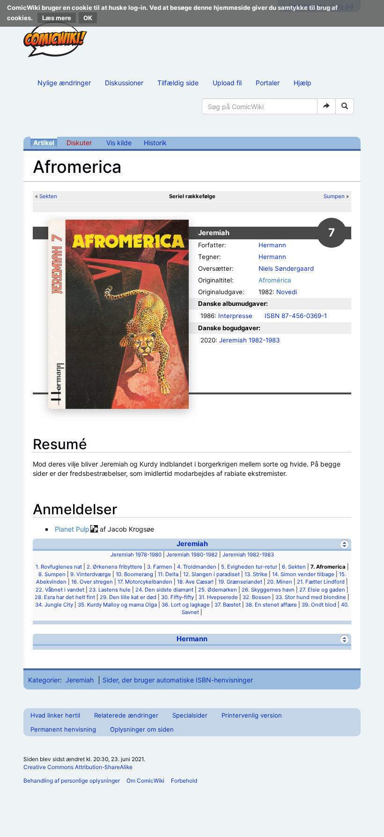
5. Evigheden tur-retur (249, 566)
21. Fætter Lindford (321, 581)
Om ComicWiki (145, 780)
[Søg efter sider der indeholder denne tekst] (344, 106)
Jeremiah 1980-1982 (192, 554)
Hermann (272, 245)
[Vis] (344, 639)
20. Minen (279, 581)
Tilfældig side (178, 83)
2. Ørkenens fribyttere (114, 566)
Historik (155, 143)
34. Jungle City (54, 604)
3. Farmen (159, 566)
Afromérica (274, 280)
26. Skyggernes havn (268, 589)
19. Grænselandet (240, 581)
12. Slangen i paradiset (211, 574)
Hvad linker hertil (55, 715)
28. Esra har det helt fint (65, 597)
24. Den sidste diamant (164, 589)
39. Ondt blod (319, 604)
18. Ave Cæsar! (195, 581)
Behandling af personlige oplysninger (71, 780)
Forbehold (184, 780)
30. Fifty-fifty (177, 597)
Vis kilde (119, 143)
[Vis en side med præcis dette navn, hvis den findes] (326, 106)
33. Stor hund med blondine (310, 597)
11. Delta (168, 574)
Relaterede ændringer (126, 715)
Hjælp (302, 83)
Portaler (268, 83)
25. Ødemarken (217, 589)
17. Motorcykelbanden (145, 581)
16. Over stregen (92, 581)
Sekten (48, 196)
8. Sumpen (52, 574)
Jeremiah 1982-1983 (249, 340)
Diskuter (79, 143)
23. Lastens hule (110, 589)
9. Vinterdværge (90, 574)
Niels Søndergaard (286, 268)
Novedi (286, 292)
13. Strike (255, 574)
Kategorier (44, 680)
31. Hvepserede (218, 597)
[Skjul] (344, 544)
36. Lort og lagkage (186, 604)
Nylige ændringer (64, 83)
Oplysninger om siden (142, 729)
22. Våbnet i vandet (60, 589)
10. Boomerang (134, 574)
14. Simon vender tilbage (303, 574)
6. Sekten (294, 566)
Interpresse (235, 315)
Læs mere (56, 18)
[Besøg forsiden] (55, 39)
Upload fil (227, 83)
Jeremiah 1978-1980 (136, 554)
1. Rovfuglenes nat (59, 566)
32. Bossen (257, 597)
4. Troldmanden (196, 566)
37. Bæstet (227, 604)
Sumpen (334, 196)
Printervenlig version (252, 715)
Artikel (43, 143)
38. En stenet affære (271, 604)
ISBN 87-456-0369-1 (296, 315)
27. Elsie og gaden (322, 589)
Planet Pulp (72, 529)
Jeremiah (192, 544)
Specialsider (189, 715)
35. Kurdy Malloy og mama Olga (117, 604)
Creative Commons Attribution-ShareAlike (78, 766)
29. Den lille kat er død (128, 597)
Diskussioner (124, 83)
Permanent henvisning (63, 729)
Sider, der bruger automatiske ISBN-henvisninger (178, 680)
